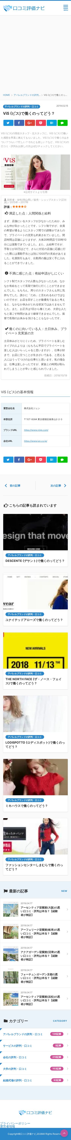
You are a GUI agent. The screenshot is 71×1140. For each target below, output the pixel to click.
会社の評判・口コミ (32, 1057)
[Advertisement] (35, 52)
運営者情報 (7, 1126)
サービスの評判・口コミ (32, 1045)
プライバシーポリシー (15, 1123)
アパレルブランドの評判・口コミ (25, 555)
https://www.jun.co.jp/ (35, 441)
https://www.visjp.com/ (36, 430)
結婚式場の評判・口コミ (32, 1080)
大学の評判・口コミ (32, 1068)
